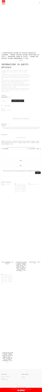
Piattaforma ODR (4, 379)
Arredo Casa (9, 110)
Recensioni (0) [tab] (26, 118)
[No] (40, 389)
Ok (18, 390)
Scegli (6, 264)
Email (21, 165)
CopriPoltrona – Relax (34, 262)
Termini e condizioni (5, 376)
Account (23, 376)
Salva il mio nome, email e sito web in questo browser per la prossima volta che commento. (21, 170)
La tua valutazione (31, 148)
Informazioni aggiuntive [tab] (17, 118)
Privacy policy (22, 390)
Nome (21, 160)
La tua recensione (5, 148)
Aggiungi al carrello (17, 100)
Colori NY (3, 95)
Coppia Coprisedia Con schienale (7, 263)
